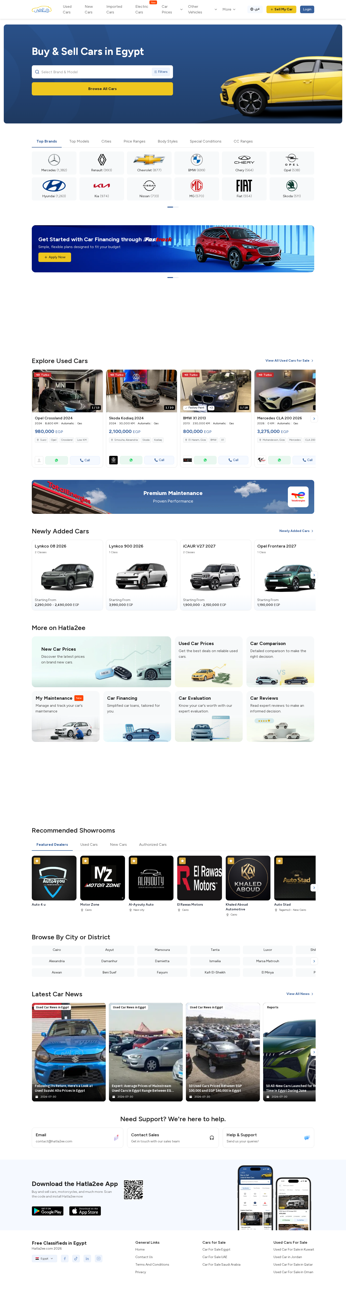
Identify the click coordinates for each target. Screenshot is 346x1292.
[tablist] (173, 141)
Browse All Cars (102, 88)
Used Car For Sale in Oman (293, 1272)
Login (307, 9)
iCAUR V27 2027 (199, 546)
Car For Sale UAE (214, 1257)
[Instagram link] (98, 1258)
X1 (222, 440)
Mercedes (295, 440)
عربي (257, 8)
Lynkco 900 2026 (126, 546)
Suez (43, 440)
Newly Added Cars (294, 531)
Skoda (145, 440)
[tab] (47, 141)
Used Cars (67, 9)
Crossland (66, 440)
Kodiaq (158, 440)
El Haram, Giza (197, 440)
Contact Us (144, 1257)
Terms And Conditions (152, 1265)
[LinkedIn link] (87, 1258)
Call (87, 460)
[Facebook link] (64, 1258)
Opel (53, 440)
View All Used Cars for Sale (288, 361)
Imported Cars (114, 9)
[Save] (97, 375)
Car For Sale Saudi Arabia (221, 1265)
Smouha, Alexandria (126, 440)
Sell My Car (283, 9)
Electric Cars (145, 9)
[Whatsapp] (56, 460)
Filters (163, 72)
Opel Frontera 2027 (276, 546)
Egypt (44, 1258)
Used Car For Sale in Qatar (293, 1265)
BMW (213, 440)
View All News (298, 994)
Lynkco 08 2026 (50, 546)
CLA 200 (310, 440)
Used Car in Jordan (288, 1257)
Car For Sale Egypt (216, 1249)
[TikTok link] (76, 1258)
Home (140, 1249)
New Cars (89, 9)
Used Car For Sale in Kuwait (294, 1249)
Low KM (82, 440)
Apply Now (57, 257)
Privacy (140, 1272)
